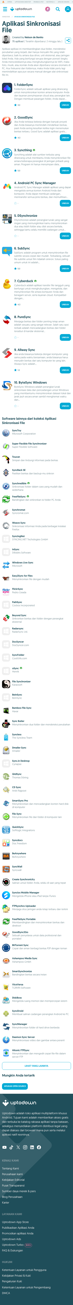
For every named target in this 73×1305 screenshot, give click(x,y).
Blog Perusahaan (12, 1197)
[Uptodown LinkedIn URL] (32, 1148)
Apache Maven (63, 2)
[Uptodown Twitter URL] (18, 1148)
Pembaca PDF (39, 2)
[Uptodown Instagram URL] (25, 1148)
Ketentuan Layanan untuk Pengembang (26, 1287)
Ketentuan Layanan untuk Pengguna (24, 1270)
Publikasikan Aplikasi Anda (18, 1228)
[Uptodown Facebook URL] (38, 1148)
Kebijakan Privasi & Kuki (16, 1275)
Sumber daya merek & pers (19, 1191)
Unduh (65, 105)
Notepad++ (50, 2)
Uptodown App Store (15, 1222)
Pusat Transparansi (13, 1185)
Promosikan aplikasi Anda (17, 1233)
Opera (9, 2)
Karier (5, 1202)
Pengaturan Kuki (12, 1281)
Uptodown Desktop (23, 2)
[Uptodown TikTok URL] (11, 1148)
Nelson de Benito (34, 37)
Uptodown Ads (11, 1239)
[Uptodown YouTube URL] (4, 1148)
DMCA (6, 1293)
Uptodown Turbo (16, 1245)
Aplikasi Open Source (15, 1086)
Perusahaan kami (12, 1174)
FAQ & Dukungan (12, 1250)
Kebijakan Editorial (13, 1180)
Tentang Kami (10, 1168)
